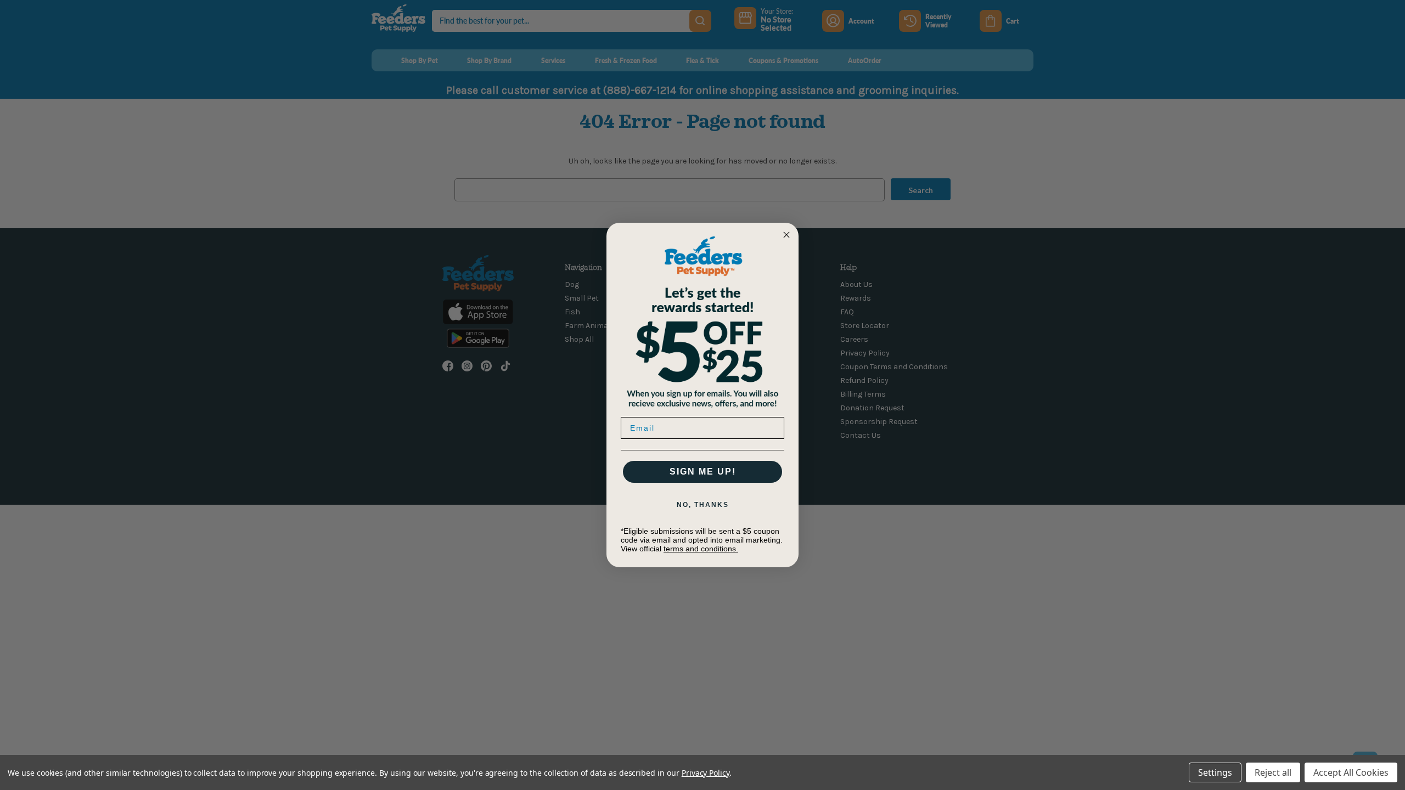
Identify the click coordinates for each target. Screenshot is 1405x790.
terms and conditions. (701, 548)
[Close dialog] (786, 234)
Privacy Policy (705, 773)
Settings (1215, 772)
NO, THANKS (703, 505)
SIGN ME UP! (703, 471)
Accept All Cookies (1351, 772)
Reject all (1273, 772)
